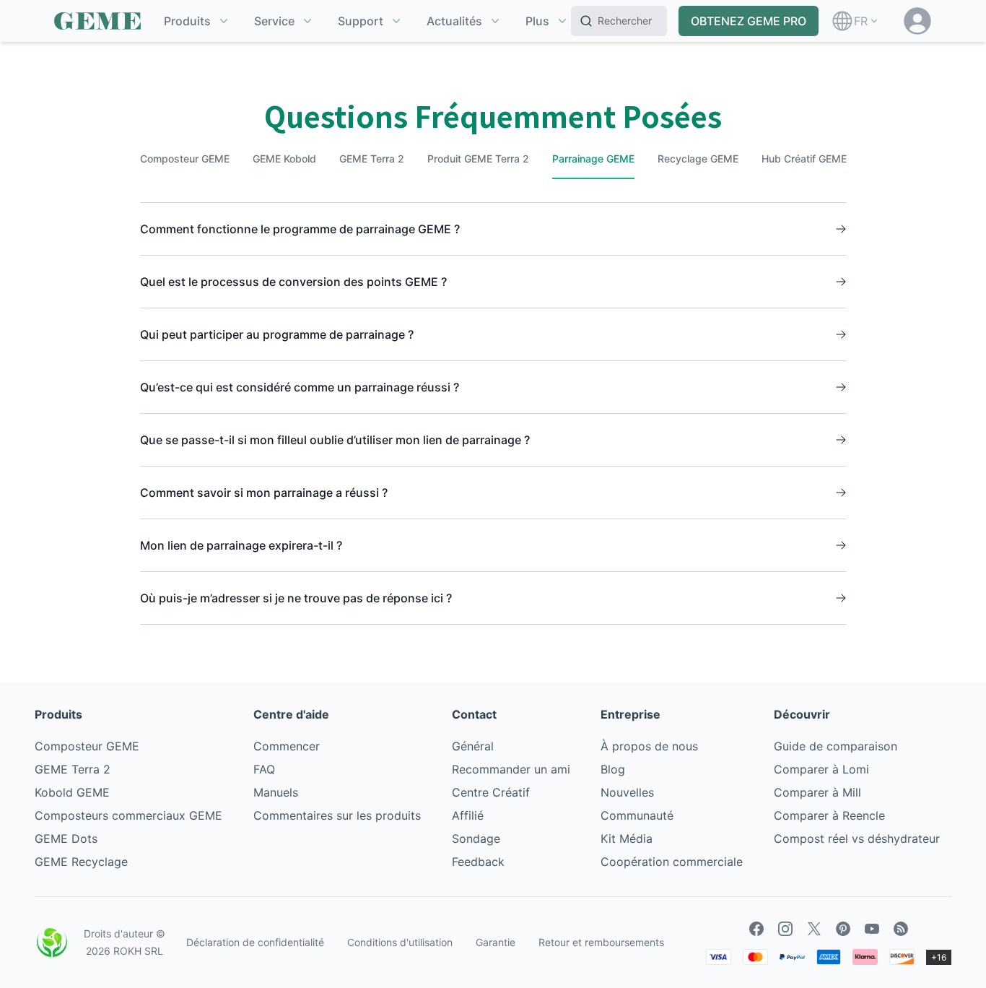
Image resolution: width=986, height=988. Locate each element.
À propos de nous (649, 746)
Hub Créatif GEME (804, 158)
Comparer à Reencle (829, 815)
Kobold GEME (72, 792)
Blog (613, 769)
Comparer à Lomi (821, 769)
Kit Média (627, 838)
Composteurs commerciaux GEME (128, 815)
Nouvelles (627, 792)
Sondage (476, 838)
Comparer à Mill (817, 792)
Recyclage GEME (698, 158)
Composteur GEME (185, 158)
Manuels (275, 792)
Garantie (495, 942)
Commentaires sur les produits (337, 815)
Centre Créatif (491, 792)
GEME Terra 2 (371, 158)
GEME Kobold (284, 158)
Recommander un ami (511, 769)
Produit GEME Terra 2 (478, 158)
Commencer (286, 746)
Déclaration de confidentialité (255, 942)
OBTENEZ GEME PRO (748, 21)
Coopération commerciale (672, 861)
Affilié (468, 815)
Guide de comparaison (835, 746)
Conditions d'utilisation (400, 942)
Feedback (478, 861)
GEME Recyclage (81, 861)
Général (473, 746)
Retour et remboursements (601, 942)
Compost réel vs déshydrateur (857, 838)
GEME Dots (66, 838)
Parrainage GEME (593, 158)
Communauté (637, 815)
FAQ (264, 769)
